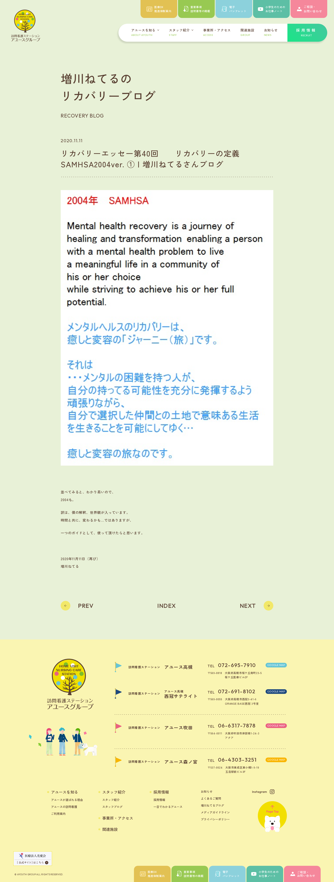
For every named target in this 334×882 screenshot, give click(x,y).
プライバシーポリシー (215, 819)
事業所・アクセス (117, 818)
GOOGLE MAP (276, 665)
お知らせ (206, 791)
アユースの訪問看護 (64, 807)
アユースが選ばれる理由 (67, 800)
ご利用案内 (58, 814)
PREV (86, 605)
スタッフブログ (112, 807)
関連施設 (110, 829)
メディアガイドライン (215, 812)
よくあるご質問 (211, 798)
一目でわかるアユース (167, 807)
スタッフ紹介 (113, 792)
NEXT (248, 605)
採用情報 (161, 792)
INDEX (166, 605)
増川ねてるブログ (212, 805)
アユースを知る (64, 792)
